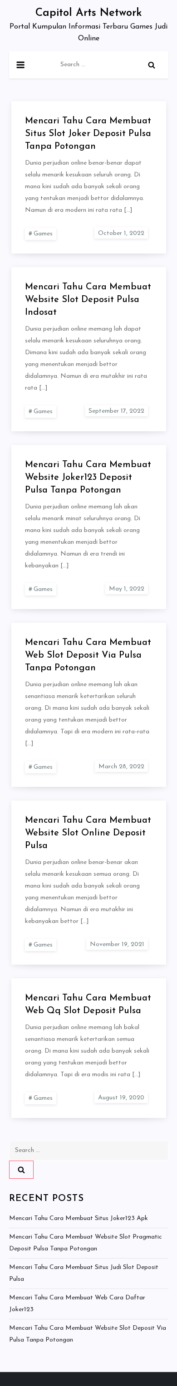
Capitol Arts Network (88, 13)
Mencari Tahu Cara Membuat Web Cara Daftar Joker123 (77, 1303)
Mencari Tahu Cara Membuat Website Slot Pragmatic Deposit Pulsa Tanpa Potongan (85, 1243)
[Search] (151, 64)
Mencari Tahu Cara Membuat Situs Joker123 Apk (78, 1218)
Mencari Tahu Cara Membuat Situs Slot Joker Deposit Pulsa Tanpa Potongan (88, 134)
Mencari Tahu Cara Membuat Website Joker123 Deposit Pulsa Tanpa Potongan (88, 477)
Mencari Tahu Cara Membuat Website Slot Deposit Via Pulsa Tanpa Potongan (87, 1334)
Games (43, 233)
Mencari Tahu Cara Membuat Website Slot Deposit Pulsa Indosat (88, 300)
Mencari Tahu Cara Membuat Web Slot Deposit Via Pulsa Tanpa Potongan (88, 655)
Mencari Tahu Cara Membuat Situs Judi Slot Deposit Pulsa (83, 1273)
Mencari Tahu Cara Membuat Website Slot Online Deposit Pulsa (88, 833)
